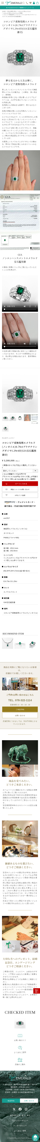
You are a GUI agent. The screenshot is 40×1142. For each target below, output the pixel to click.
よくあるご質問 (20, 1052)
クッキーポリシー (20, 1126)
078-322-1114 (23, 700)
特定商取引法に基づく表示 (20, 1115)
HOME (4, 11)
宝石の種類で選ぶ (12, 11)
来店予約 (11, 1101)
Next (36, 393)
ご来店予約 (20, 709)
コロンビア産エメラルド (24, 11)
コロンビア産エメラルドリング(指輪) (13, 13)
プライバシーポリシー (20, 1120)
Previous (3, 393)
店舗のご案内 (20, 1064)
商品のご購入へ (36, 991)
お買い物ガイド (20, 1040)
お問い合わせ (20, 715)
